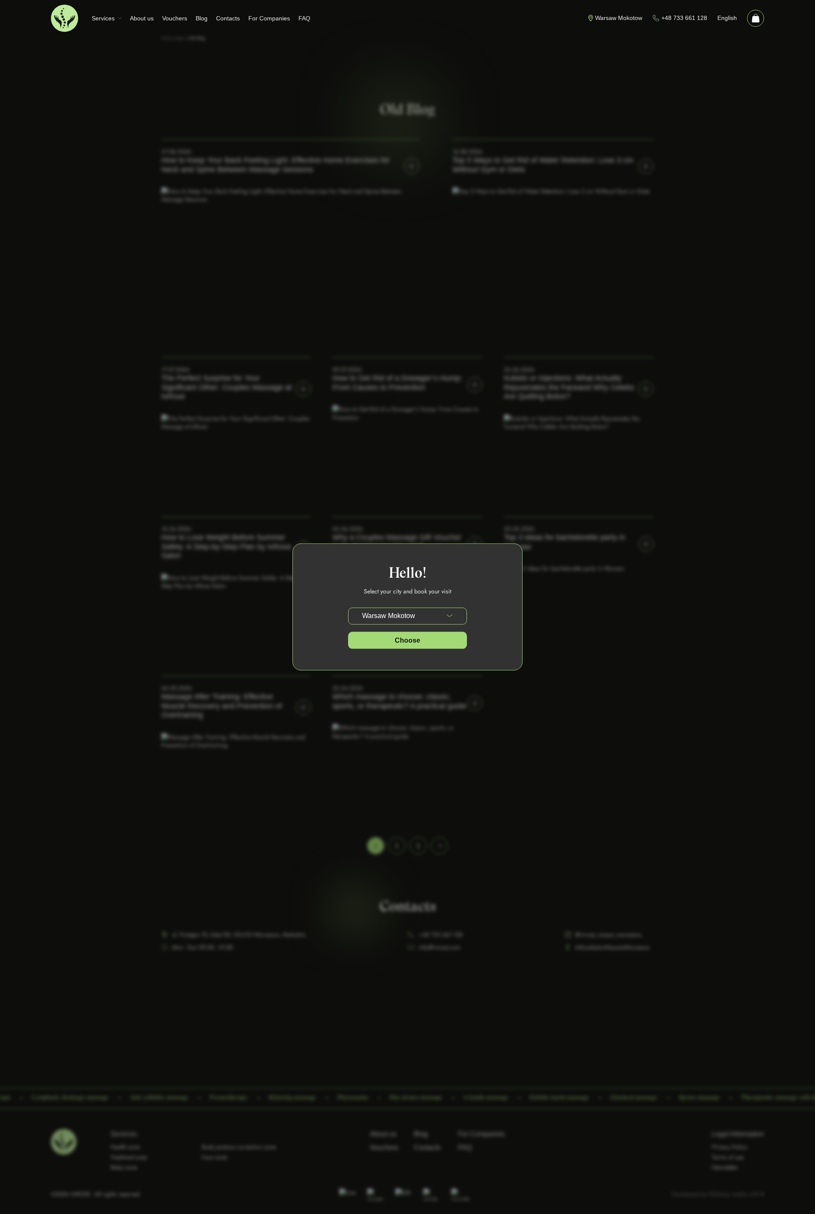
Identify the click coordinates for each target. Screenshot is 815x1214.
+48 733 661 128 (684, 17)
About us (142, 18)
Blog (202, 18)
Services (103, 18)
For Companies (269, 18)
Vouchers (174, 18)
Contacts (228, 18)
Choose (407, 640)
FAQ (304, 18)
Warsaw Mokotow (618, 17)
